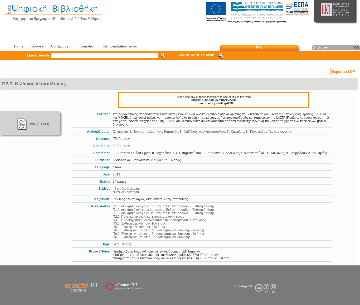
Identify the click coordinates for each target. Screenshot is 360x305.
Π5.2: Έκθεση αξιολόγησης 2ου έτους (139, 226)
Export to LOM (344, 72)
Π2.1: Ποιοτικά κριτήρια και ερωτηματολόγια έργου (148, 216)
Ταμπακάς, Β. (173, 131)
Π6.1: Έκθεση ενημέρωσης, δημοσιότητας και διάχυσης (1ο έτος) (158, 230)
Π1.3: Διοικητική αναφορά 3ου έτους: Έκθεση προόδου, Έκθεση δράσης (164, 213)
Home (18, 46)
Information (85, 46)
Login (261, 47)
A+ (326, 47)
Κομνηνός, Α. (283, 131)
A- (315, 47)
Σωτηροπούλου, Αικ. (147, 131)
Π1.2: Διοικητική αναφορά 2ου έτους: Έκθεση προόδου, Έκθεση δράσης (164, 209)
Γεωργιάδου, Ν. (261, 131)
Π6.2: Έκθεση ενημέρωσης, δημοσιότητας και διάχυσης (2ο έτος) (158, 233)
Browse (37, 46)
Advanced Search (197, 55)
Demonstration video (120, 46)
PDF (33, 124)
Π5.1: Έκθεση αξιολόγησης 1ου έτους (139, 223)
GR (356, 47)
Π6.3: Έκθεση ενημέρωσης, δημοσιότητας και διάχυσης (152, 237)
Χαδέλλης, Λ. (193, 131)
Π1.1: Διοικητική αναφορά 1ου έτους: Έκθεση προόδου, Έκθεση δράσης (164, 206)
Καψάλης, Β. (240, 131)
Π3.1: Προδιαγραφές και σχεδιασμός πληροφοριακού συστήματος (159, 220)
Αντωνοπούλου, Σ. (216, 131)
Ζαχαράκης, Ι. (122, 131)
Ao (320, 47)
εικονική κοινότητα (126, 192)
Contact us (60, 46)
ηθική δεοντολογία (126, 188)
